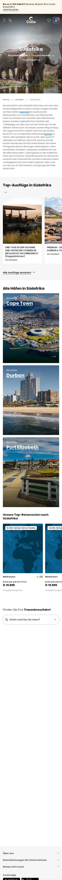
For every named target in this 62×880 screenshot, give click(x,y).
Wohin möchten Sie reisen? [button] (25, 619)
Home (6, 99)
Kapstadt (24, 111)
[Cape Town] (53, 357)
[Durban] (53, 429)
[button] (49, 20)
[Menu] (4, 20)
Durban (48, 133)
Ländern (19, 99)
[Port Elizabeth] (53, 501)
